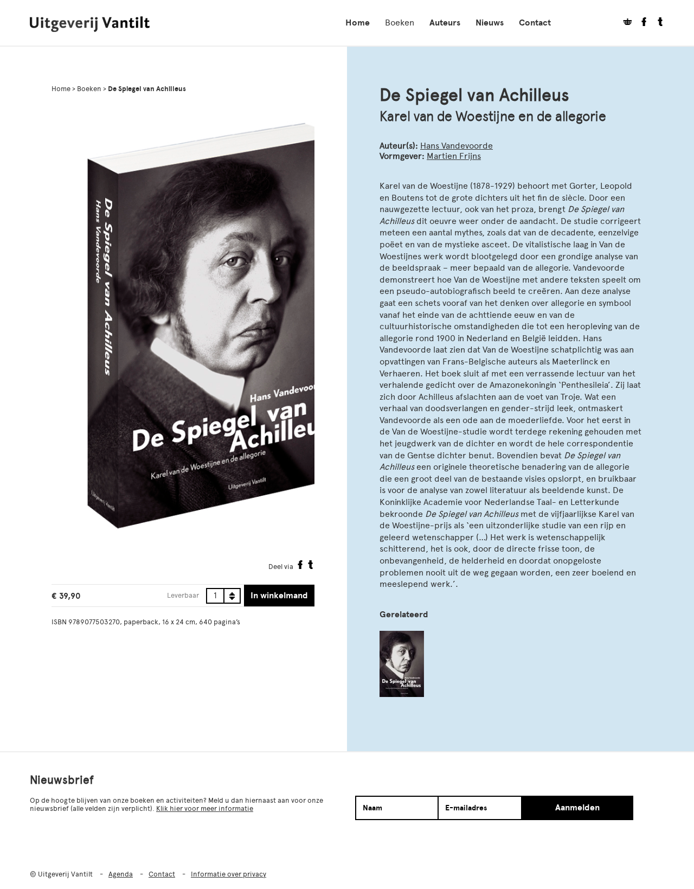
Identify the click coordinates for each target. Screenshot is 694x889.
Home (357, 22)
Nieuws (489, 22)
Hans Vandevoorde (456, 145)
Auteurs (444, 22)
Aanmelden (577, 807)
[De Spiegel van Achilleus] (402, 664)
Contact (535, 22)
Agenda (120, 874)
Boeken (399, 22)
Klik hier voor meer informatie (204, 808)
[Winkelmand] (623, 23)
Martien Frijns (454, 156)
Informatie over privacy (228, 874)
